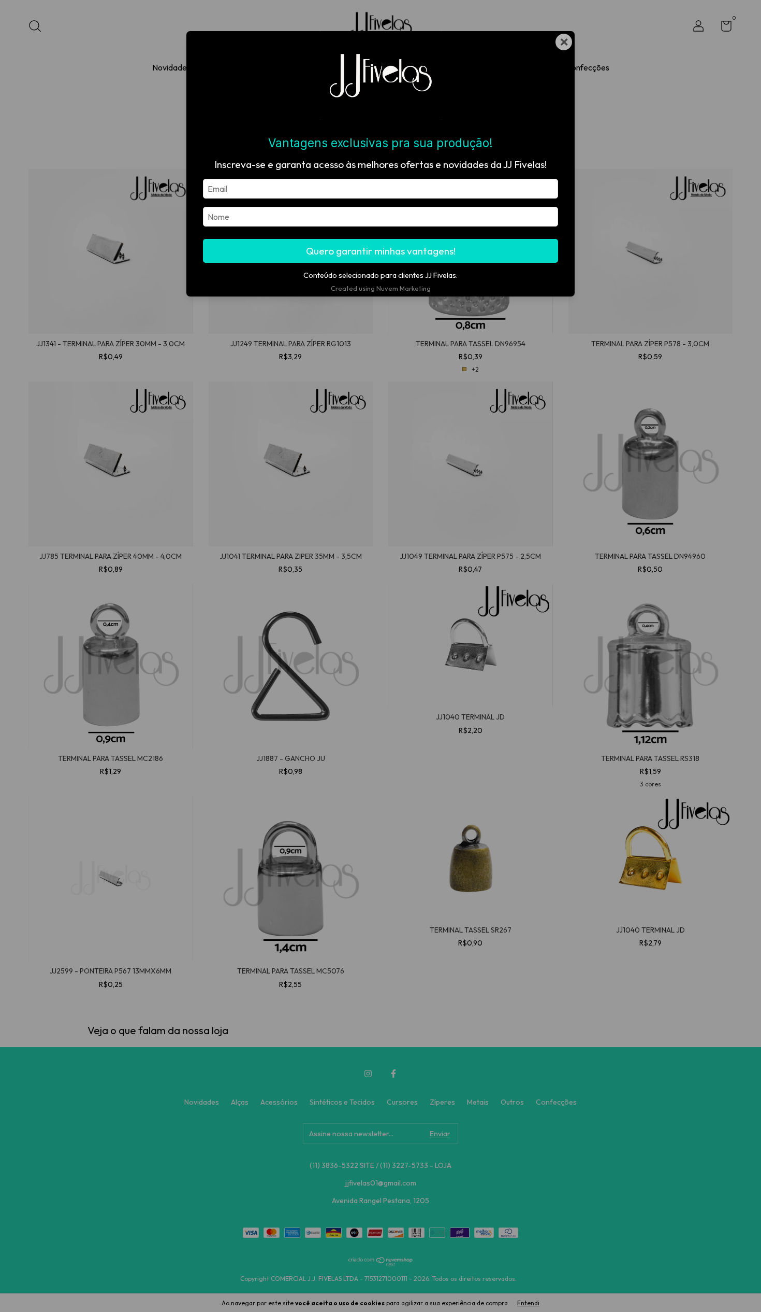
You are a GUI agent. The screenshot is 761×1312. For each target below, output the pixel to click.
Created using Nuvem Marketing (381, 288)
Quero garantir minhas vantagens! (381, 251)
